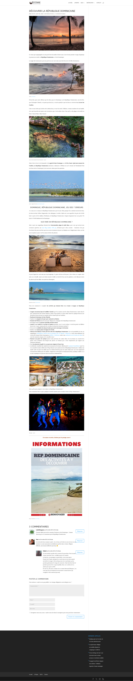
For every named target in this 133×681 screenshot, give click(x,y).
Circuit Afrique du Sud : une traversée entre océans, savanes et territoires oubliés (96, 655)
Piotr (33, 13)
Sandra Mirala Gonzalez (40, 203)
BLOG (82, 2)
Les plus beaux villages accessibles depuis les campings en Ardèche (94, 647)
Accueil (30, 674)
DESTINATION (90, 2)
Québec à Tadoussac (55, 335)
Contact (46, 674)
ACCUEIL (70, 2)
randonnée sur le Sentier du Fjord (73, 335)
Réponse (80, 531)
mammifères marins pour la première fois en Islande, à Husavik (53, 333)
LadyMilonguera (40, 530)
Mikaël (44, 551)
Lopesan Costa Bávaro (74, 346)
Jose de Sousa (37, 518)
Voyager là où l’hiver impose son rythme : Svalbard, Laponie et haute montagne (96, 663)
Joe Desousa (33, 96)
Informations (49, 13)
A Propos (36, 674)
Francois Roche (37, 302)
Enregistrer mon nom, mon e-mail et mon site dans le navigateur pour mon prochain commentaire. (55, 612)
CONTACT (98, 2)
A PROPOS (76, 2)
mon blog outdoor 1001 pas (49, 227)
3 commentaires (60, 13)
